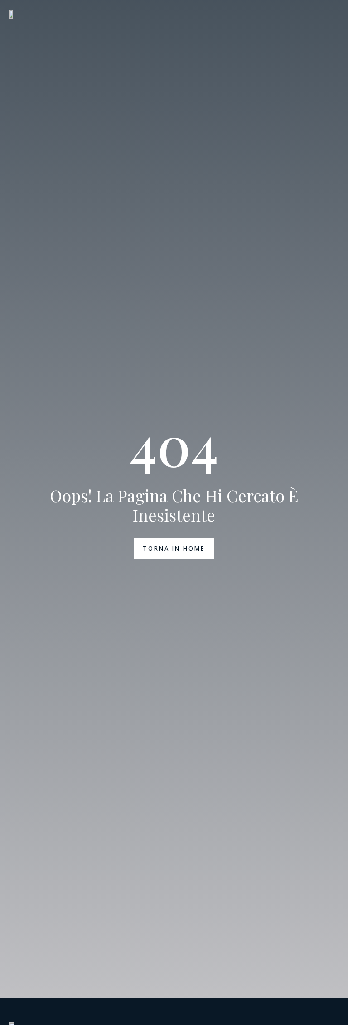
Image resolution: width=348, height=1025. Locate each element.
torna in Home (174, 548)
